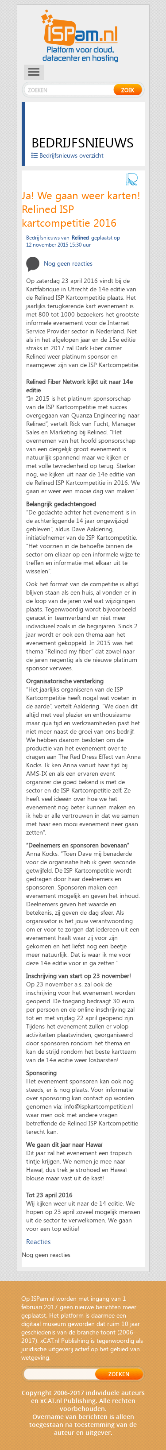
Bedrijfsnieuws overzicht (71, 155)
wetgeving (35, 1357)
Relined (80, 237)
